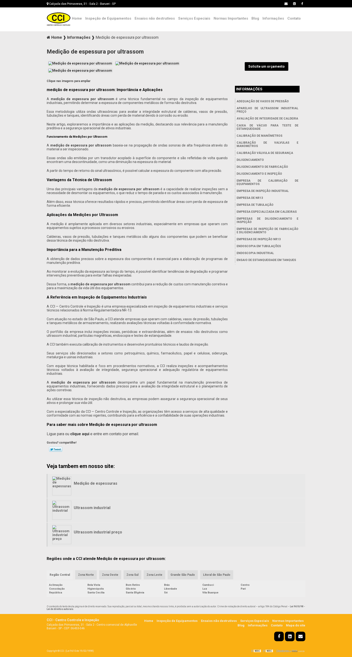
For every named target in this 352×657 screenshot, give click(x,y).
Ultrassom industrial (92, 507)
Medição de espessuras (95, 483)
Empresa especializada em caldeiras (267, 211)
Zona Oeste (110, 574)
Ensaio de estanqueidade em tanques (266, 260)
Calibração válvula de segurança (265, 153)
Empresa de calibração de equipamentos (267, 182)
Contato (294, 18)
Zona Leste (154, 574)
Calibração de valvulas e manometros (267, 144)
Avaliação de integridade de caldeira (267, 118)
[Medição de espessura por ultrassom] (80, 63)
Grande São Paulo (182, 574)
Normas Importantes (231, 18)
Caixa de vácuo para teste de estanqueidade (267, 127)
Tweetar (55, 449)
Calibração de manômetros (259, 135)
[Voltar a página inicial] (59, 19)
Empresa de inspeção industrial (263, 191)
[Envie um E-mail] (286, 3)
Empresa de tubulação (255, 204)
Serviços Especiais (194, 18)
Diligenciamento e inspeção (259, 173)
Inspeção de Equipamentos (108, 18)
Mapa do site (295, 625)
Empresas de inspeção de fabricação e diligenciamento (267, 230)
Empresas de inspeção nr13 (259, 239)
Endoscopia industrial (255, 253)
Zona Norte (86, 574)
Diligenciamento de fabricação (262, 166)
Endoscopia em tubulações (259, 246)
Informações (273, 18)
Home (77, 18)
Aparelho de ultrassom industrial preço (267, 110)
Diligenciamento (250, 160)
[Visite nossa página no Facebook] (302, 3)
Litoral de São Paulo (216, 574)
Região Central (60, 574)
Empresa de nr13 (250, 198)
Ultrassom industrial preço (98, 532)
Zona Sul (132, 574)
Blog (255, 18)
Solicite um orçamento (266, 66)
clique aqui (79, 434)
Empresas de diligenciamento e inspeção (267, 220)
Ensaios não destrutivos (155, 18)
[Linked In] (294, 3)
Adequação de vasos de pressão (263, 101)
